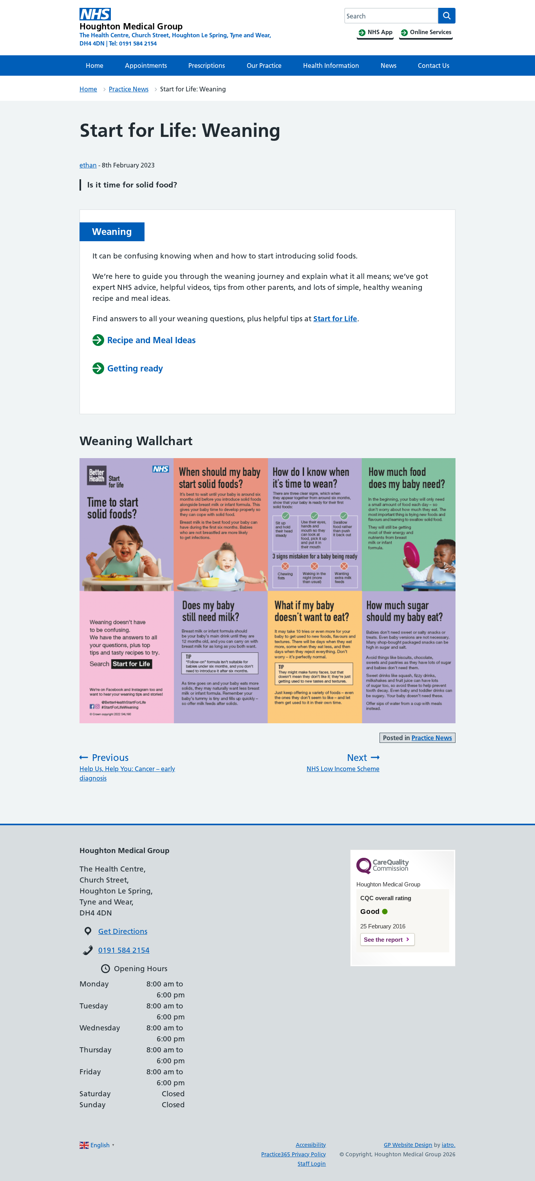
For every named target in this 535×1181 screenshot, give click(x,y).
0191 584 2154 (124, 950)
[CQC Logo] (382, 872)
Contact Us (433, 65)
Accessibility (311, 1144)
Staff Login (312, 1163)
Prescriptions (206, 65)
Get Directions (122, 931)
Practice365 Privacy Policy (293, 1154)
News (388, 65)
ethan (88, 165)
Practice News (128, 89)
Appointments (146, 65)
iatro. (448, 1144)
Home (94, 65)
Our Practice (264, 65)
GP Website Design (408, 1144)
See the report (383, 939)
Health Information (331, 65)
